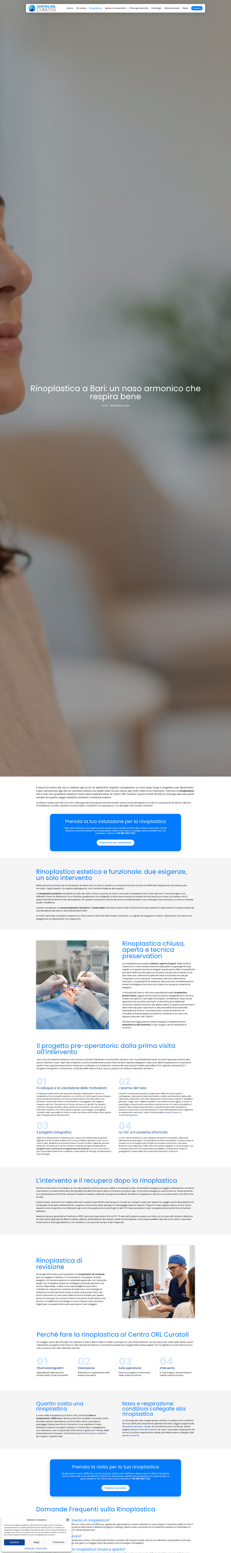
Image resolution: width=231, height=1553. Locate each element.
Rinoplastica (95, 8)
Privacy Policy (41, 1548)
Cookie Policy (29, 1548)
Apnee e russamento (115, 8)
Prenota (197, 8)
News (185, 8)
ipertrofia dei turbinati (145, 1429)
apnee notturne (130, 1435)
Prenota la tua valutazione (115, 842)
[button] (67, 1519)
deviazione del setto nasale (136, 1426)
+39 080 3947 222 (125, 833)
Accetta (14, 1542)
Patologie (156, 8)
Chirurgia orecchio (138, 8)
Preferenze (58, 1542)
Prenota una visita (115, 1488)
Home (70, 8)
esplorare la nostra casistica (91, 1433)
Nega (37, 1542)
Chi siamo (81, 8)
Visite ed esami (172, 8)
